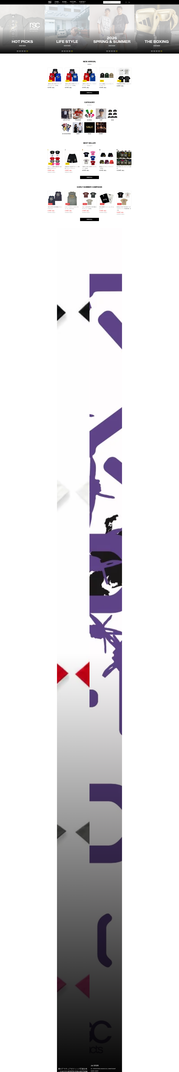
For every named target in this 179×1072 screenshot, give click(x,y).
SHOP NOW (22, 45)
